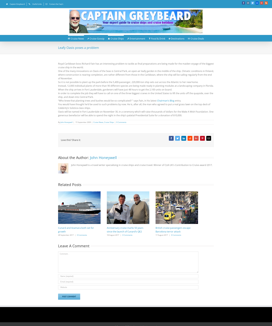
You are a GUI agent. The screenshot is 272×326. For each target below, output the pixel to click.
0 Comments (121, 122)
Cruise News (98, 122)
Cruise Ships (109, 122)
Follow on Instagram (137, 315)
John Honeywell (66, 122)
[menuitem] (15, 4)
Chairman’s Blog (165, 100)
